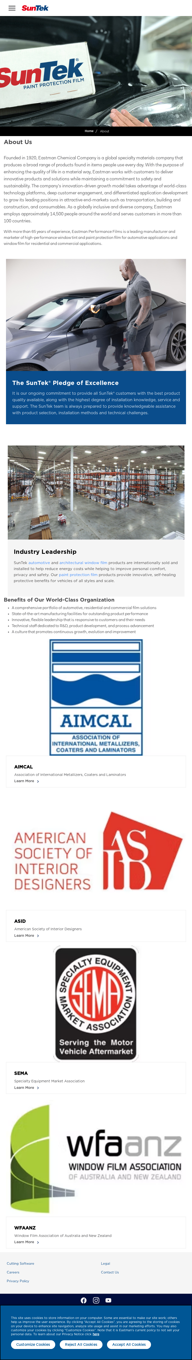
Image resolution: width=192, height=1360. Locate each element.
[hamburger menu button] (12, 8)
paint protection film (78, 575)
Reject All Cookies (81, 1344)
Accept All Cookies (129, 1344)
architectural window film (83, 563)
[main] (96, 1332)
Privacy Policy (18, 1281)
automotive (39, 563)
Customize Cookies (33, 1344)
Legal (105, 1263)
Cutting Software (20, 1263)
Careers (13, 1272)
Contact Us (110, 1272)
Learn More (24, 781)
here (96, 1334)
